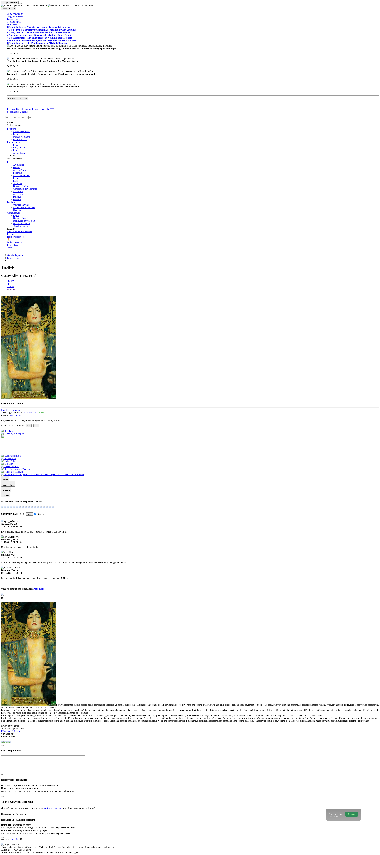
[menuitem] (52, 109)
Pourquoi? (38, 588)
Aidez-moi (6, 849)
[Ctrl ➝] (11, 456)
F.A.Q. (15, 849)
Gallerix (14, 839)
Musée (14, 123)
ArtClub (15, 156)
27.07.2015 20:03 (9, 526)
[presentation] (193, 291)
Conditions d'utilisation (31, 852)
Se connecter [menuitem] (13, 112)
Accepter (352, 814)
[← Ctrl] (13, 433)
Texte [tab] (11, 286)
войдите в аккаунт (53, 808)
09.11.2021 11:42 (9, 573)
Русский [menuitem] (11, 109)
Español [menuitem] (27, 109)
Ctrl (28, 426)
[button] (15, 13)
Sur (21, 849)
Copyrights (73, 852)
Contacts (27, 849)
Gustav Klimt (15, 415)
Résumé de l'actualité (17, 98)
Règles (16, 852)
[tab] (10, 281)
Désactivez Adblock (10, 731)
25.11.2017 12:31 (9, 557)
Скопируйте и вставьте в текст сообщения (22, 833)
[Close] (30, 117)
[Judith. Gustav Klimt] (28, 398)
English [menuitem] (19, 109)
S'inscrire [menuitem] (24, 112)
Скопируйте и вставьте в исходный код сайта (24, 827)
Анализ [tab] (11, 289)
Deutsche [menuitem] (45, 109)
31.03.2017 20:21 (9, 542)
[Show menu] (20, 3)
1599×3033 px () (33, 412)
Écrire (29, 514)
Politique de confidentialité (55, 852)
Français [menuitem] (36, 109)
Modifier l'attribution (10, 410)
